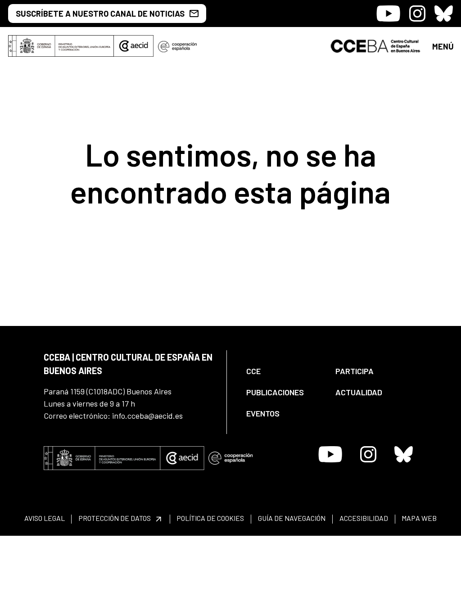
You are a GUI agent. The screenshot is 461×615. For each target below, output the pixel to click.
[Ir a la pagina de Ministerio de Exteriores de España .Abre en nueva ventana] (61, 46)
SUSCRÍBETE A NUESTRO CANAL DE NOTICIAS (100, 13)
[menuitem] (283, 371)
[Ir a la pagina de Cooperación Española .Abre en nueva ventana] (177, 46)
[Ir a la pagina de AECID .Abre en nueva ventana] (134, 46)
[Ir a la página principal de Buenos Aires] (375, 45)
